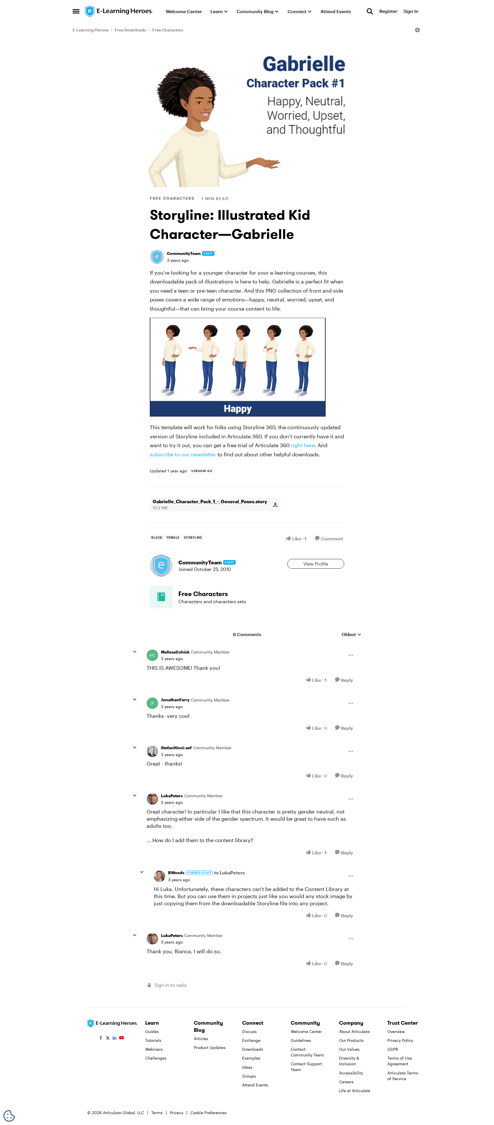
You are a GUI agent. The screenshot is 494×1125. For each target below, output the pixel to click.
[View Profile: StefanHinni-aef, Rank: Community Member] (152, 751)
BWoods (176, 872)
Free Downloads (130, 29)
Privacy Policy (400, 1040)
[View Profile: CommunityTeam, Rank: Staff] (157, 257)
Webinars (154, 1049)
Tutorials (153, 1040)
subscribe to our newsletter (183, 454)
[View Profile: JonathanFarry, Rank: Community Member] (152, 703)
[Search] (369, 11)
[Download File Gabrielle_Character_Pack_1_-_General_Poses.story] (275, 504)
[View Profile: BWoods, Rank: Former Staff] (159, 876)
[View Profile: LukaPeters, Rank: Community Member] (152, 799)
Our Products (351, 1040)
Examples (251, 1058)
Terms (157, 1112)
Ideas (247, 1067)
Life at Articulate (354, 1090)
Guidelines (301, 1040)
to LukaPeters (229, 872)
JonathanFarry (175, 699)
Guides (152, 1031)
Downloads (252, 1049)
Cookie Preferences (208, 1112)
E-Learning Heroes (91, 29)
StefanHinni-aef (176, 747)
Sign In (411, 11)
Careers (346, 1081)
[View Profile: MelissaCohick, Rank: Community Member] (152, 655)
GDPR (392, 1049)
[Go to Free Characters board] (161, 597)
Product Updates (210, 1047)
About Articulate (354, 1031)
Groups (249, 1076)
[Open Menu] (417, 30)
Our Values (349, 1049)
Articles (201, 1038)
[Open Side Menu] (76, 11)
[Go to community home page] (119, 11)
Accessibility (351, 1072)
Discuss (249, 1031)
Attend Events (255, 1084)
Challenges (155, 1058)
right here (303, 445)
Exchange (251, 1040)
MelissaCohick (175, 652)
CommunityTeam (184, 253)
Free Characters (167, 29)
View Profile (315, 563)
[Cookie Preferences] (9, 1116)
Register (388, 11)
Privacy (176, 1112)
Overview (396, 1031)
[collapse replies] (134, 651)
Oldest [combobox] (351, 635)
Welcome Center (306, 1031)
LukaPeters (172, 795)
